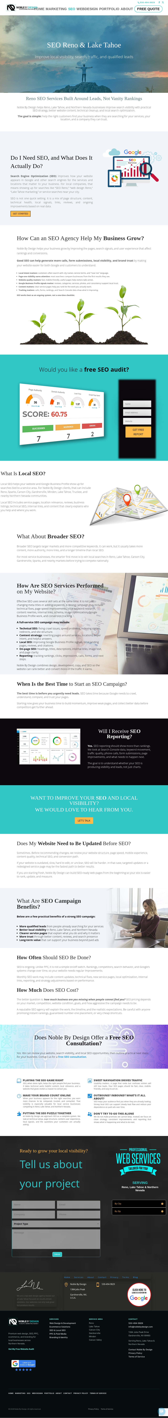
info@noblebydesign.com (140, 1326)
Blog (135, 1277)
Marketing (20, 1393)
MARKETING (56, 9)
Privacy (114, 1277)
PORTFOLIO (109, 9)
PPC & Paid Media (57, 1334)
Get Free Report (138, 432)
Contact (102, 1277)
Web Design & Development (62, 1323)
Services (78, 1277)
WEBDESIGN (87, 9)
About (90, 1277)
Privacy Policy (135, 1353)
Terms (125, 1277)
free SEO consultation (72, 1057)
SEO (71, 9)
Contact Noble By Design (140, 1349)
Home (67, 1277)
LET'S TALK (84, 820)
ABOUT (127, 9)
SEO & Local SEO (57, 1330)
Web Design (37, 1393)
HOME (39, 9)
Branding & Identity (58, 1337)
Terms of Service (136, 1356)
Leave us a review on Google (23, 1365)
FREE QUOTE (148, 9)
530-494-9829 (147, 2)
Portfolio (49, 1393)
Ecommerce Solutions (59, 1326)
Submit (57, 1254)
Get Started (20, 213)
